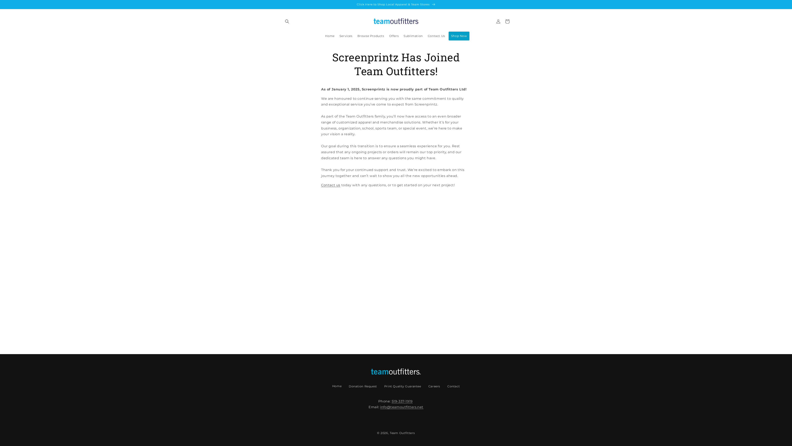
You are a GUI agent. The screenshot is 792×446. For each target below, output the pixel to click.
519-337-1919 (402, 401)
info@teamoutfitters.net (401, 407)
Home (337, 386)
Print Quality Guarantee (402, 386)
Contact (453, 386)
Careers (434, 386)
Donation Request (363, 386)
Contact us (330, 185)
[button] (287, 21)
